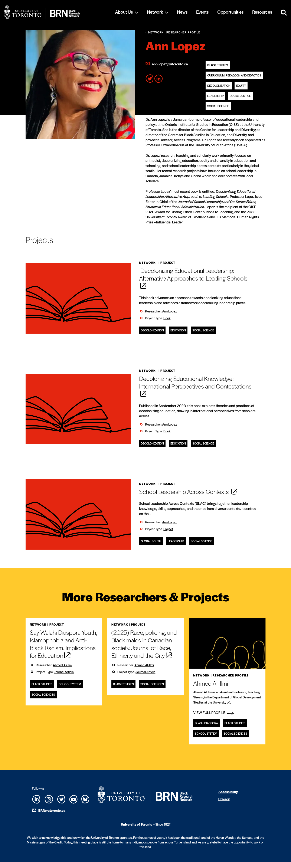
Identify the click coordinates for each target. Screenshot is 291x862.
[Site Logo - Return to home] (55, 12)
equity (241, 85)
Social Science (218, 106)
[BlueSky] (85, 798)
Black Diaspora (206, 723)
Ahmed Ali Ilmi (62, 665)
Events (202, 12)
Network (155, 12)
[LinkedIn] (36, 799)
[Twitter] (61, 799)
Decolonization (218, 85)
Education (178, 330)
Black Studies (217, 65)
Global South (151, 541)
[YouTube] (73, 799)
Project (168, 529)
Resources (262, 12)
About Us (124, 12)
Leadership (215, 96)
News (182, 12)
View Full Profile (209, 712)
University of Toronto (136, 824)
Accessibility (228, 791)
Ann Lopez (169, 311)
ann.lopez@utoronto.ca (170, 63)
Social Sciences (43, 694)
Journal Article (64, 671)
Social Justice (240, 96)
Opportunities (230, 12)
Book (166, 318)
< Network (155, 32)
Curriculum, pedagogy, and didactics (234, 75)
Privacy (224, 799)
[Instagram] (49, 798)
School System (70, 684)
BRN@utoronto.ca (51, 810)
